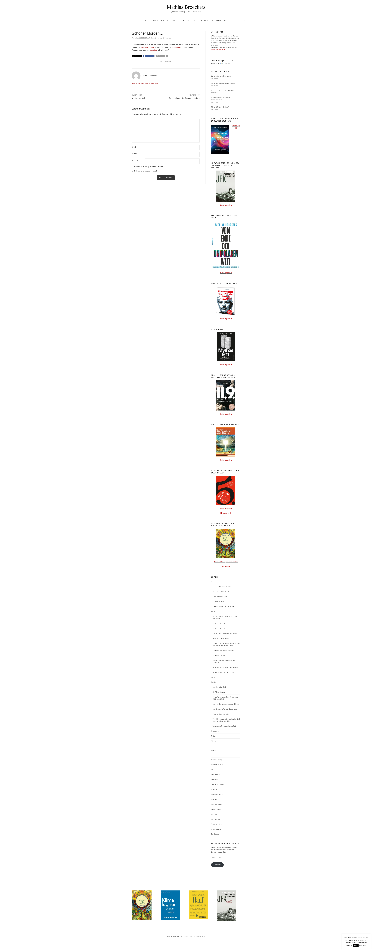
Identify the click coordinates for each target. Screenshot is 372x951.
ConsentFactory (216, 760)
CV (225, 21)
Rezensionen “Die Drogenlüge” (223, 650)
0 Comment (167, 38)
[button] (137, 56)
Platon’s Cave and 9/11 (221, 714)
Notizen (164, 21)
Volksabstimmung (147, 47)
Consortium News (217, 765)
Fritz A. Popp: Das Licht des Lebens (225, 633)
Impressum (216, 21)
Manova (214, 789)
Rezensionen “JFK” (219, 655)
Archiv (184, 21)
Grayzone (214, 779)
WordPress (178, 936)
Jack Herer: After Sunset (221, 638)
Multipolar (214, 799)
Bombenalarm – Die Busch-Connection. (184, 98)
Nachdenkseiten (216, 804)
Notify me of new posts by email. (145, 171)
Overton (214, 814)
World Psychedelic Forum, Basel (224, 672)
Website (135, 161)
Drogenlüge (176, 47)
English (203, 21)
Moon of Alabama (217, 794)
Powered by (171, 936)
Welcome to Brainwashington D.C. (224, 726)
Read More (362, 945)
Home (145, 21)
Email (134, 154)
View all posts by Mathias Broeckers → (146, 83)
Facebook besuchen (218, 50)
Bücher (154, 21)
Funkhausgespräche (220, 596)
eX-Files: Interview (219, 692)
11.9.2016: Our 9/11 (219, 687)
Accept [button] (355, 945)
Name (134, 147)
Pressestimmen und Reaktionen (224, 606)
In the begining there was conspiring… (226, 704)
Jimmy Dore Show (217, 784)
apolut (213, 755)
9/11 (193, 21)
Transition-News (216, 824)
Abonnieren (217, 865)
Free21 (213, 770)
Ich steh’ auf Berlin (139, 98)
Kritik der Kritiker (218, 601)
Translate (227, 63)
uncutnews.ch (216, 829)
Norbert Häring (216, 809)
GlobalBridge (215, 775)
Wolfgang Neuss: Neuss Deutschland (225, 667)
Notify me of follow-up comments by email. (148, 167)
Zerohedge (215, 834)
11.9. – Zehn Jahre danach (222, 586)
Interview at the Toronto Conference (225, 709)
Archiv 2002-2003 (219, 623)
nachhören (153, 50)
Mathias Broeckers (186, 7)
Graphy (191, 936)
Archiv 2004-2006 (219, 628)
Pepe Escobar (216, 819)
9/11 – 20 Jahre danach (221, 591)
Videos (175, 21)
